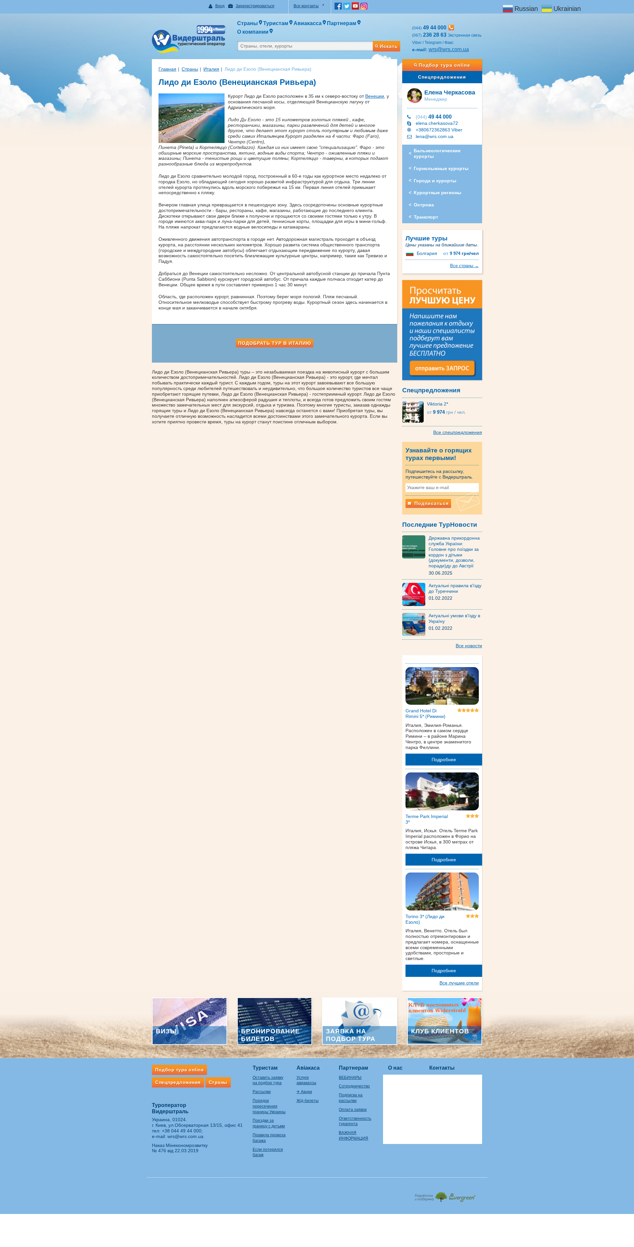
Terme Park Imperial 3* (426, 819)
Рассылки (262, 1091)
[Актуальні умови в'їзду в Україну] (415, 624)
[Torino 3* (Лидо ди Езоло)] (442, 892)
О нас (395, 1068)
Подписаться (431, 503)
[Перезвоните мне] (451, 27)
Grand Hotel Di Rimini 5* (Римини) (425, 713)
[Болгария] (410, 253)
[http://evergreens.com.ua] (445, 1195)
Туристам (265, 1068)
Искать (389, 46)
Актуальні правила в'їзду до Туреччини (455, 588)
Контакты (442, 1068)
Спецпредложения (442, 77)
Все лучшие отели (459, 982)
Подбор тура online (444, 65)
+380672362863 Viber (439, 129)
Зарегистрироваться (255, 6)
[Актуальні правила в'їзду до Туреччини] (415, 594)
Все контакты (306, 6)
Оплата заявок (353, 1109)
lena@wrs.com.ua (434, 136)
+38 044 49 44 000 (181, 1130)
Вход (220, 6)
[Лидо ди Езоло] (193, 118)
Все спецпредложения (457, 432)
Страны (190, 69)
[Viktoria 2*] (414, 411)
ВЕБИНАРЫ (350, 1077)
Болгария (427, 253)
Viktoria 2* (437, 404)
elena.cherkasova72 (437, 123)
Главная (167, 69)
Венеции (374, 96)
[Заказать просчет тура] (442, 333)
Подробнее (444, 759)
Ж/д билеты (308, 1100)
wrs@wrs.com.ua (449, 49)
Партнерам (353, 1068)
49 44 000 (434, 117)
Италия (211, 69)
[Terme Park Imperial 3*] (442, 792)
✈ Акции (304, 1091)
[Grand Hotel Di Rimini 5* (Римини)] (442, 687)
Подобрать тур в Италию (274, 343)
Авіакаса (308, 1068)
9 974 (461, 253)
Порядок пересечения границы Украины (269, 1106)
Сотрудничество (354, 1086)
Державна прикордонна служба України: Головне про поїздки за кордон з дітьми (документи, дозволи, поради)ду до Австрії (454, 551)
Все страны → (464, 265)
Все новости (469, 645)
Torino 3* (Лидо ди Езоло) (424, 919)
